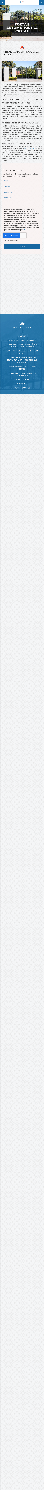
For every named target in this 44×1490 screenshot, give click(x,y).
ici (24, 230)
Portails (22, 336)
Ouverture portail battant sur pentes (22, 368)
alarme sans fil (29, 148)
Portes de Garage (22, 379)
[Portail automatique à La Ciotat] (22, 72)
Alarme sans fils (22, 388)
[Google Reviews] (4, 9)
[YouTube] (2, 9)
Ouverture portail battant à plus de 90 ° (22, 352)
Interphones (22, 384)
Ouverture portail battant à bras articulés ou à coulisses (22, 345)
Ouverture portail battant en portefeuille (22, 374)
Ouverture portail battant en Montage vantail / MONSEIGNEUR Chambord (22, 360)
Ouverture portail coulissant (22, 340)
